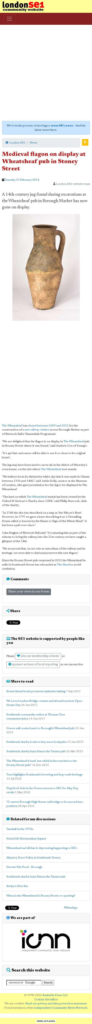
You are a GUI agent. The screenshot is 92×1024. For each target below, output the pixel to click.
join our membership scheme (39, 656)
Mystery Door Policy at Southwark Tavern (33, 857)
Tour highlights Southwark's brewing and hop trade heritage (44, 774)
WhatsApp (70, 907)
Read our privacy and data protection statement (56, 1003)
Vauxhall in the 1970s (19, 829)
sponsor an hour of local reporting (34, 664)
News (33, 142)
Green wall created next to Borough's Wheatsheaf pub (40, 728)
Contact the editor (46, 999)
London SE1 (17, 142)
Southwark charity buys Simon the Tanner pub (35, 751)
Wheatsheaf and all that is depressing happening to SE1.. (42, 848)
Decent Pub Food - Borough (24, 867)
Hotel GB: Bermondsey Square (26, 838)
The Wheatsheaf (12, 425)
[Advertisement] (46, 73)
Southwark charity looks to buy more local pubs (36, 742)
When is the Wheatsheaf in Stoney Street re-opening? (40, 895)
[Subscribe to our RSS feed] (85, 142)
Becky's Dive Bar (17, 886)
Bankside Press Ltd (55, 995)
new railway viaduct (36, 429)
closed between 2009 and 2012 (48, 425)
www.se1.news (46, 1021)
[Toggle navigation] (9, 19)
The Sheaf (63, 564)
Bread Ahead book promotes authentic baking (36, 691)
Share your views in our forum (28, 591)
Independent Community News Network (60, 1007)
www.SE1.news (62, 125)
